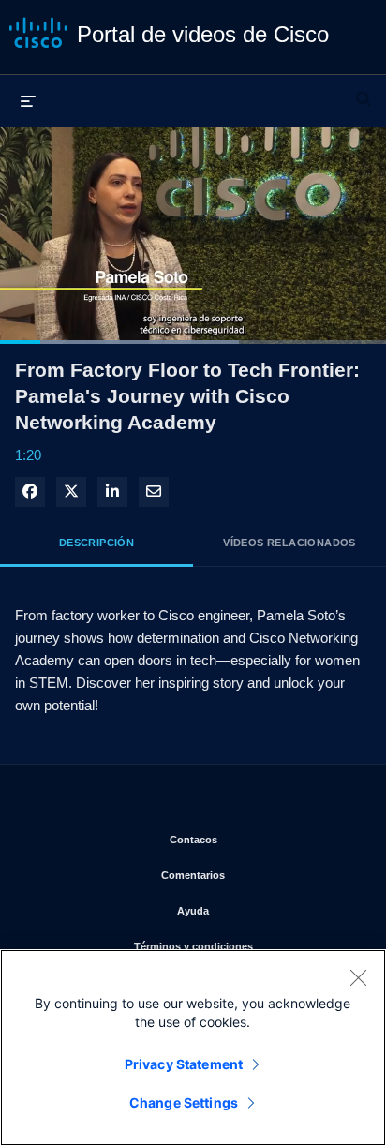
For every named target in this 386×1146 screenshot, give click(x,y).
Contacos (263, 839)
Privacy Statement (184, 1064)
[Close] (358, 977)
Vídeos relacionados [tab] (289, 542)
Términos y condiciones (245, 946)
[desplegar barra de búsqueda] (363, 91)
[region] (193, 1047)
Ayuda (266, 910)
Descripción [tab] (96, 542)
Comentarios (259, 875)
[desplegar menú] (28, 100)
